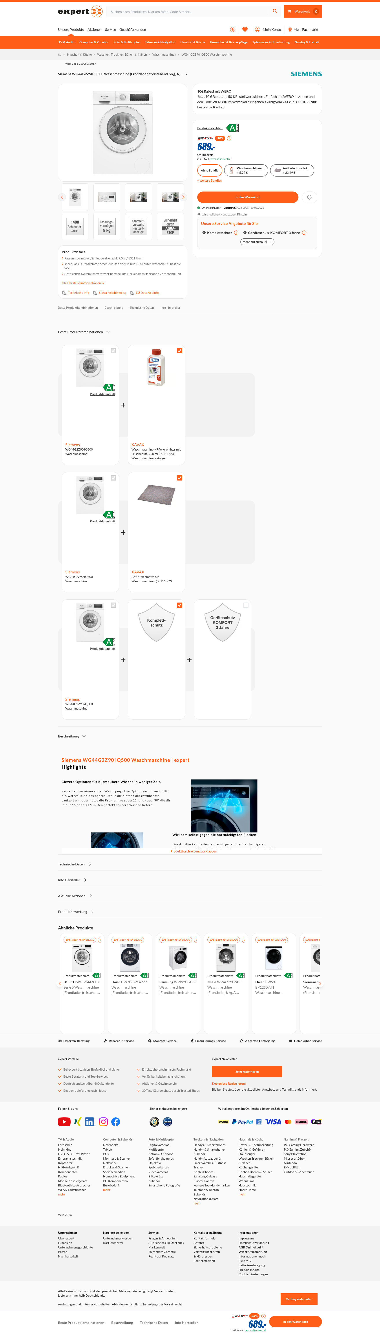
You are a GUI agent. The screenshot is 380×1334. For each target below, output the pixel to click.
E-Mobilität (292, 1167)
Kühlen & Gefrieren (252, 1149)
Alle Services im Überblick (166, 1243)
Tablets (108, 1149)
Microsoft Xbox (294, 1158)
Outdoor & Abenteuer (299, 1172)
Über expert (66, 1238)
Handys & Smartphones (209, 1145)
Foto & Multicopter (127, 42)
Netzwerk (109, 1163)
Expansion (65, 1243)
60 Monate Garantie (162, 1252)
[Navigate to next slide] (320, 983)
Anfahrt (199, 1243)
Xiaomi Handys (204, 1181)
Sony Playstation (295, 1154)
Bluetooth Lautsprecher (74, 1185)
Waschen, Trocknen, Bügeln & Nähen (120, 54)
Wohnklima (246, 1181)
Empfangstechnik (70, 1158)
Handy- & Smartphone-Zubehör (209, 1152)
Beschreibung (113, 307)
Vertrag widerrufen (207, 1252)
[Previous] (62, 197)
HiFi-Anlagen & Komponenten (68, 1169)
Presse (62, 1252)
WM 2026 (65, 1215)
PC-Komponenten (115, 1181)
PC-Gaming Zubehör (298, 1149)
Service (110, 29)
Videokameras (158, 1172)
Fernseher (65, 1145)
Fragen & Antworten (162, 1238)
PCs (106, 1154)
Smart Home (247, 1190)
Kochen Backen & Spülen (255, 1172)
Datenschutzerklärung (254, 1243)
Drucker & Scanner (116, 1167)
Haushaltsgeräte (250, 1176)
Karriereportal (113, 1243)
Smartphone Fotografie (164, 1185)
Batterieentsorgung (252, 1265)
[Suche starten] (275, 11)
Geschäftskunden (132, 29)
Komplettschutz (219, 232)
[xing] (78, 1121)
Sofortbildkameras (161, 1158)
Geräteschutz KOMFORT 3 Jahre (274, 232)
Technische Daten (142, 307)
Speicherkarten (158, 1167)
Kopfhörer (65, 1163)
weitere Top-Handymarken (212, 1185)
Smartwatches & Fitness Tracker (210, 1165)
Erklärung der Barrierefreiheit (204, 1259)
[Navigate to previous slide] (59, 983)
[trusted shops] (154, 1122)
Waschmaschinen (162, 54)
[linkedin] (90, 1121)
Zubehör (154, 1181)
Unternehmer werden (118, 1238)
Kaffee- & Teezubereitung (256, 1145)
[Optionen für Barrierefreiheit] (232, 29)
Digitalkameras (158, 1145)
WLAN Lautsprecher (72, 1190)
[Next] (183, 197)
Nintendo (290, 1163)
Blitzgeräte (155, 1176)
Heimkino (64, 1149)
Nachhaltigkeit (68, 1256)
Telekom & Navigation (160, 42)
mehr (61, 1194)
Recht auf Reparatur (162, 1256)
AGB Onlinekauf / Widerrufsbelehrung (253, 1250)
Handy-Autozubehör (208, 1158)
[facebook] (115, 1121)
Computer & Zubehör (94, 42)
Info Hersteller (171, 307)
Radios (62, 1176)
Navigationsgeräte (206, 1199)
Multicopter (156, 1149)
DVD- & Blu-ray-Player (74, 1154)
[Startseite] (60, 54)
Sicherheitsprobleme (208, 1247)
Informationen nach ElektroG (252, 1259)
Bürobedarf (111, 1185)
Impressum (246, 1238)
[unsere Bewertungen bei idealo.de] (167, 1122)
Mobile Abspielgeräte (72, 1181)
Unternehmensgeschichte (75, 1247)
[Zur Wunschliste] (245, 29)
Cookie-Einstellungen (253, 1274)
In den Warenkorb (248, 197)
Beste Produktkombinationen (78, 307)
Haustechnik (247, 1185)
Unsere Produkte (71, 29)
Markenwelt (156, 1247)
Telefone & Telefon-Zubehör (207, 1192)
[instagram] (103, 1121)
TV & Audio (66, 42)
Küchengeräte (248, 1167)
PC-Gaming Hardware (299, 1145)
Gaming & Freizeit (307, 42)
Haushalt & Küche (192, 42)
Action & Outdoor (160, 1154)
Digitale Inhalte (249, 1270)
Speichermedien (114, 1172)
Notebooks (110, 1145)
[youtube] (64, 1121)
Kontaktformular (205, 1238)
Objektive (155, 1163)
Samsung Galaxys (205, 1176)
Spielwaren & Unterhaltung (271, 42)
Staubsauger (247, 1154)
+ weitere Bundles (209, 180)
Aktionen (95, 29)
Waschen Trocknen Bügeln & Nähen (256, 1161)
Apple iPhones (203, 1172)
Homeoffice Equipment (119, 1176)
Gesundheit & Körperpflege (228, 42)
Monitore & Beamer (116, 1158)
